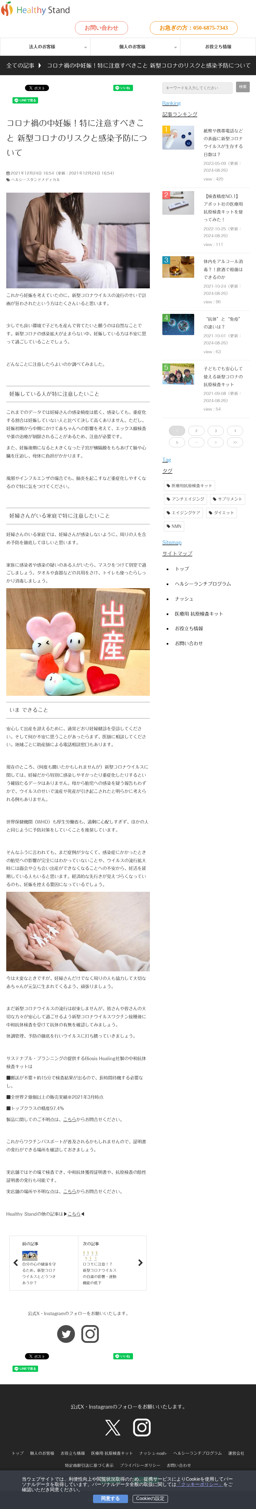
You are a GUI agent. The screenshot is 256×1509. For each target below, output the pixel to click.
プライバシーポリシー (140, 1465)
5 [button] (177, 442)
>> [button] (235, 442)
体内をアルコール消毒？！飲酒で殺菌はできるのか (223, 269)
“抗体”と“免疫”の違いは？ (223, 323)
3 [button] (216, 430)
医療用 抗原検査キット (199, 613)
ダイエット (224, 513)
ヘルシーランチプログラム (203, 583)
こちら (69, 1119)
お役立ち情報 (218, 47)
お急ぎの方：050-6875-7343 (194, 28)
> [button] (216, 442)
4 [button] (235, 430)
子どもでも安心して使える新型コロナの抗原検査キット (223, 377)
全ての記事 (20, 65)
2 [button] (196, 430)
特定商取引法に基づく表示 (89, 1465)
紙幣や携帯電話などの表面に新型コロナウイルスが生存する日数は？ (223, 143)
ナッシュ (184, 598)
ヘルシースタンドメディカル (35, 179)
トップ (182, 568)
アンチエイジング (188, 499)
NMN (176, 526)
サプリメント (230, 499)
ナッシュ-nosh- (153, 1453)
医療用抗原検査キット (192, 486)
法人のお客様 (42, 47)
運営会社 (236, 1453)
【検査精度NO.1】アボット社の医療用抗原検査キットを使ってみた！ (223, 208)
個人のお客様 (132, 47)
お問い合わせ (101, 28)
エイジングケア (186, 513)
